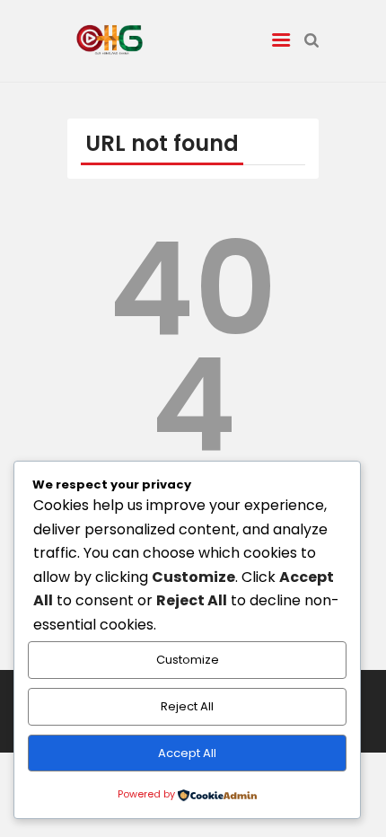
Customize (187, 659)
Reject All (187, 706)
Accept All (187, 753)
